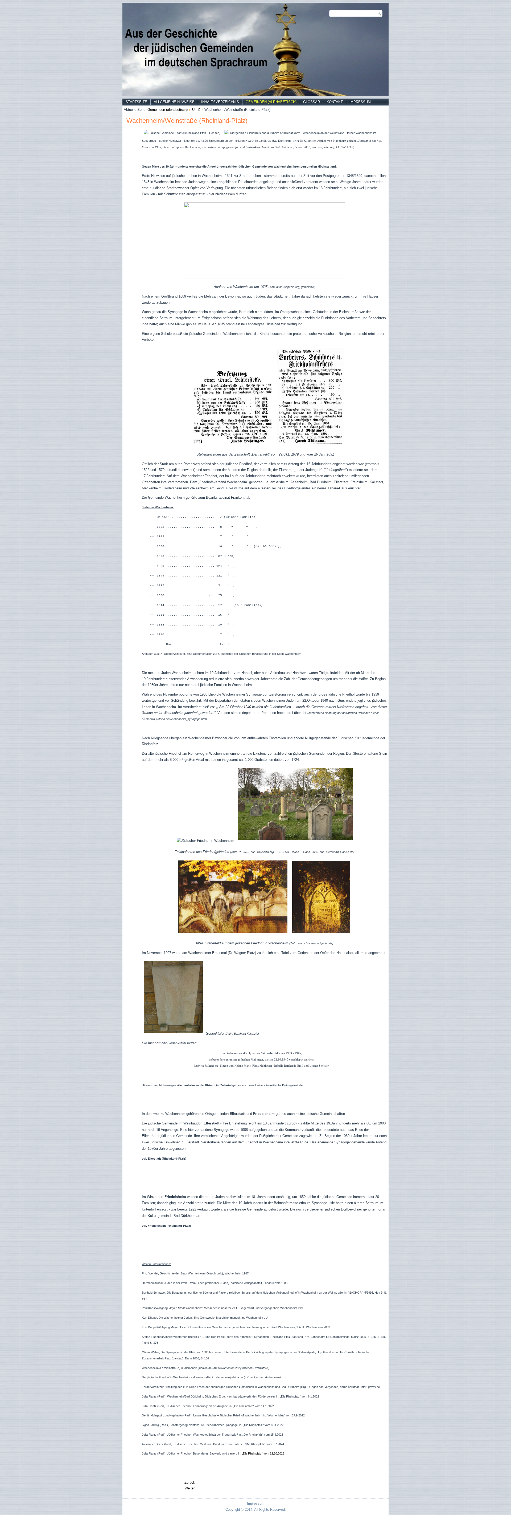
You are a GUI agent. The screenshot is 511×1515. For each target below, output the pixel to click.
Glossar (311, 102)
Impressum (360, 102)
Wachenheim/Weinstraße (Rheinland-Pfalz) (187, 120)
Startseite (136, 102)
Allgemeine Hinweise (174, 102)
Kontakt (335, 102)
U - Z (196, 110)
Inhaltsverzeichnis (220, 102)
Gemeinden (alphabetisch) (271, 102)
